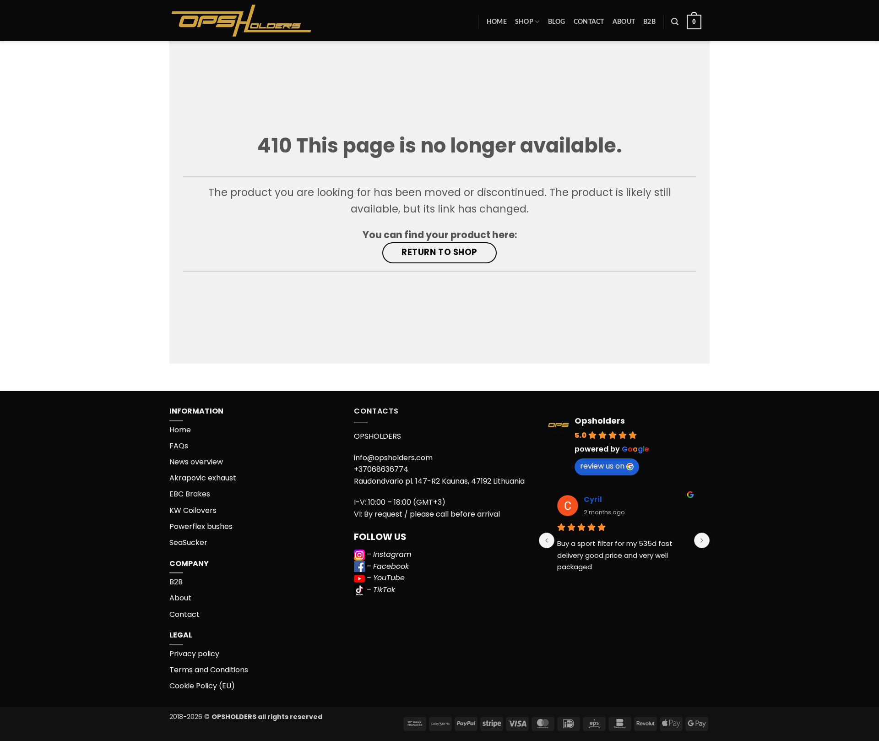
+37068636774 (381, 469)
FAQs (178, 446)
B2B (649, 21)
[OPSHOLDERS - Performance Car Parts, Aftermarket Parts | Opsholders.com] (262, 20)
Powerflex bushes (201, 526)
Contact (589, 21)
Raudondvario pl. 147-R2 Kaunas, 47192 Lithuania (439, 481)
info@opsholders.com (393, 457)
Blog (556, 21)
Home (497, 21)
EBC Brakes (189, 494)
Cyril (593, 499)
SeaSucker (188, 542)
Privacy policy (194, 653)
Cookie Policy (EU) (202, 686)
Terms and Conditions (208, 670)
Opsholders (600, 420)
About (624, 21)
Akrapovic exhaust (202, 478)
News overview (196, 462)
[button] (674, 22)
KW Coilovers (193, 510)
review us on (602, 466)
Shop (524, 21)
